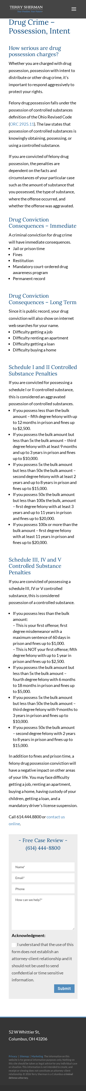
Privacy (13, 1056)
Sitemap (24, 1056)
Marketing (37, 1056)
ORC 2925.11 (22, 124)
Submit (64, 988)
